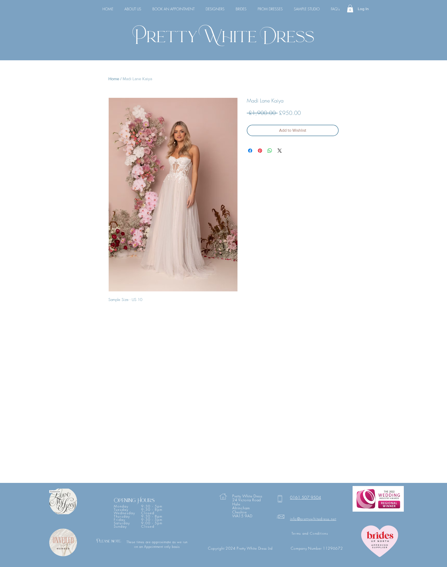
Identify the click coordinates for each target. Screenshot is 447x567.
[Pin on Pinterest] (260, 151)
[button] (350, 8)
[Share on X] (280, 151)
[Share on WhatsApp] (270, 151)
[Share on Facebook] (250, 151)
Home (113, 79)
